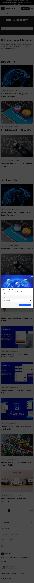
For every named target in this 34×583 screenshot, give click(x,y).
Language (6, 297)
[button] (17, 300)
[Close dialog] (32, 276)
